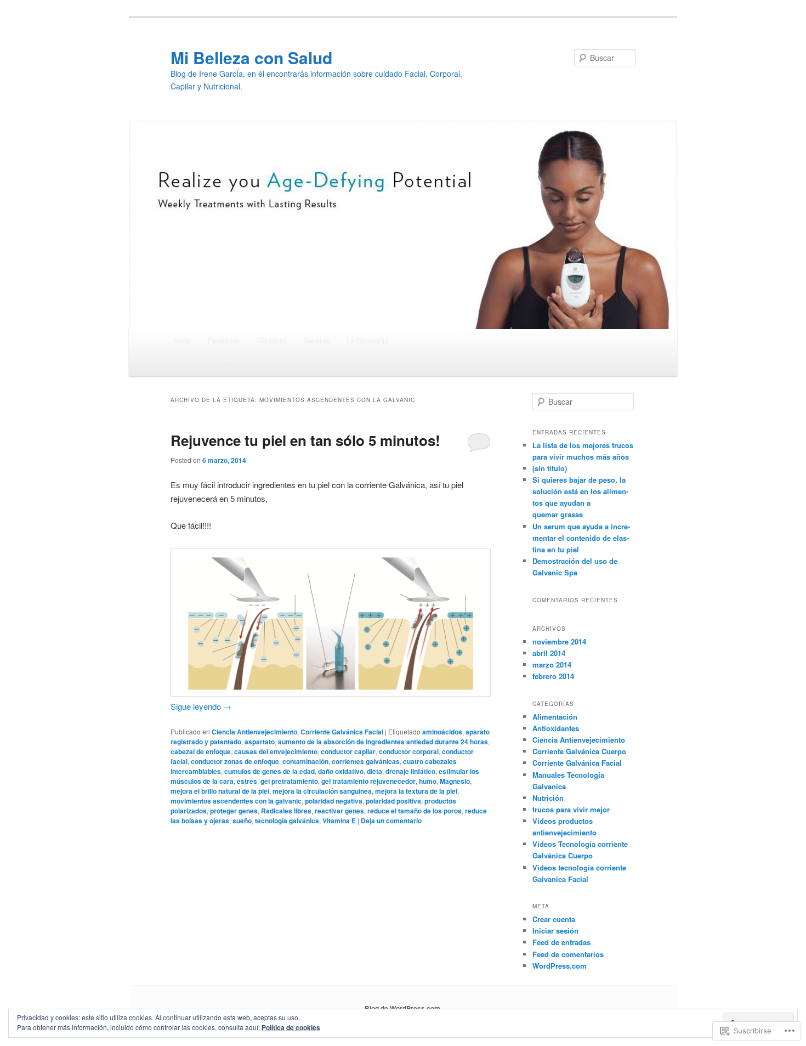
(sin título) (549, 468)
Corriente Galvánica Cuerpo (579, 751)
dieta (374, 771)
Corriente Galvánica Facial (341, 732)
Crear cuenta (553, 919)
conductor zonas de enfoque (235, 761)
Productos (224, 340)
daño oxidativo (341, 771)
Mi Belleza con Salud (251, 57)
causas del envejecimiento (275, 751)
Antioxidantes (555, 728)
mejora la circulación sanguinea (322, 791)
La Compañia (367, 340)
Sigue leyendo (201, 706)
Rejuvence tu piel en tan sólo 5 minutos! (305, 440)
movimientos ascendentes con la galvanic (236, 801)
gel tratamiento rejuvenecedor (368, 781)
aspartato (260, 742)
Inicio (181, 340)
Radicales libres (286, 811)
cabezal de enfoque (201, 751)
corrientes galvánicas (366, 761)
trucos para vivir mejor (571, 809)
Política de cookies (291, 1027)
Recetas (316, 340)
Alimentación (554, 716)
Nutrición (548, 798)
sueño (242, 821)
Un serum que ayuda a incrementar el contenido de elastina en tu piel (581, 538)
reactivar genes (339, 811)
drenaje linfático (410, 771)
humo (427, 781)
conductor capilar (348, 751)
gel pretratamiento (289, 781)
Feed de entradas (561, 942)
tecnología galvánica (287, 821)
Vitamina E (339, 821)
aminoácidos (442, 732)
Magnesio (455, 781)
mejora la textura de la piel (416, 791)
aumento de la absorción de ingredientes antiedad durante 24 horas (383, 742)
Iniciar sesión (555, 930)
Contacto (271, 340)
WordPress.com (559, 965)
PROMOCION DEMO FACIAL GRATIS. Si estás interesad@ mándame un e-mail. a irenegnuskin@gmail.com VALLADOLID (369, 364)
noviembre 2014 (559, 641)
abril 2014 (548, 653)
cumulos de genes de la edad (269, 771)
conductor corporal (409, 751)
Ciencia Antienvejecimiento (254, 732)
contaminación (305, 761)
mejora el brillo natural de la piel (220, 791)
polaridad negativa (333, 801)
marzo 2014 (551, 664)
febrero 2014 (553, 676)
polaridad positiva (393, 801)
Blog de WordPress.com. (403, 1008)
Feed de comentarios (568, 954)
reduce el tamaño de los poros (414, 811)
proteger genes (234, 811)
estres (247, 781)
